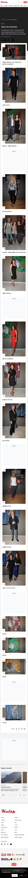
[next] (24, 795)
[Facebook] (4, 844)
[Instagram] (2, 844)
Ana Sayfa (3, 19)
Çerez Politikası (16, 870)
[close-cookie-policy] (26, 875)
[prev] (20, 795)
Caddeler (10, 5)
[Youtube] (11, 844)
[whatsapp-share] (8, 40)
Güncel (2, 5)
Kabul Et (15, 875)
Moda (22, 5)
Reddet (21, 875)
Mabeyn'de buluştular (13, 19)
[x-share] (5, 40)
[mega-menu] (21, 2)
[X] (7, 844)
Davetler (6, 5)
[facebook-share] (2, 40)
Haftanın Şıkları (16, 5)
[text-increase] (13, 40)
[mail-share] (10, 40)
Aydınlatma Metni (7, 872)
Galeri (7, 19)
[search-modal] (19, 2)
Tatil (25, 5)
